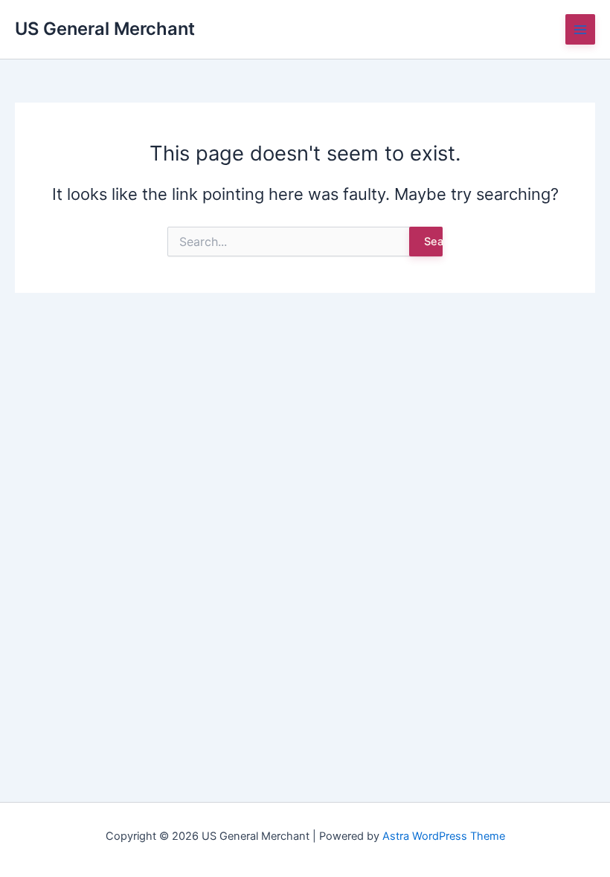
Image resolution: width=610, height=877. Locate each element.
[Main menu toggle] (580, 29)
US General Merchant (105, 28)
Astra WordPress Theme (443, 836)
